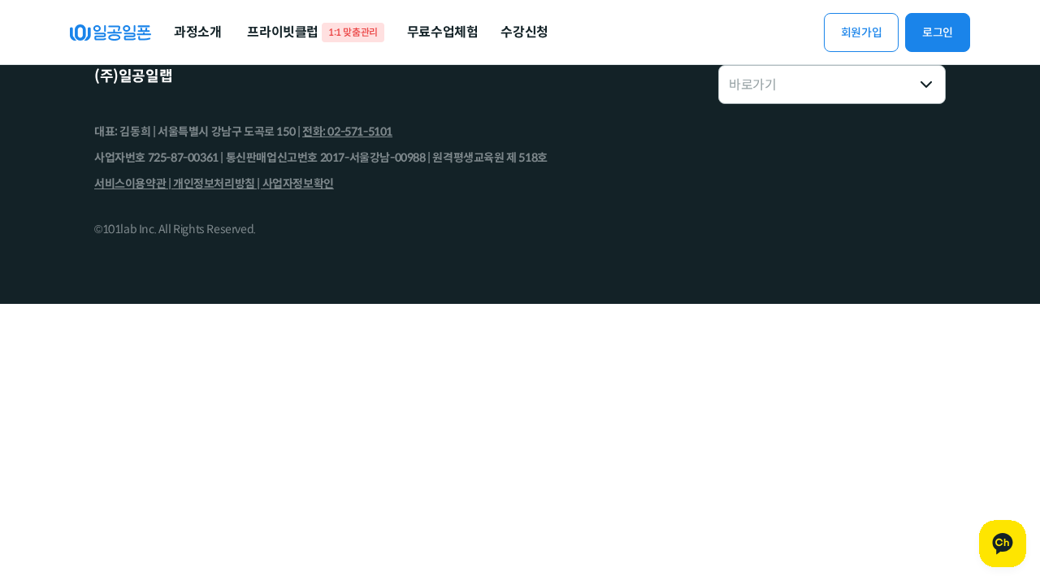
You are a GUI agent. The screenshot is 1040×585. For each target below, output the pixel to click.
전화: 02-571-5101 (347, 131)
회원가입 (861, 32)
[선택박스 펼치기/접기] (926, 84)
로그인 (937, 32)
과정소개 (197, 32)
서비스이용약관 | (133, 183)
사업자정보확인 (298, 183)
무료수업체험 (443, 32)
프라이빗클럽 (312, 32)
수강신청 (524, 32)
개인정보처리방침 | (217, 183)
